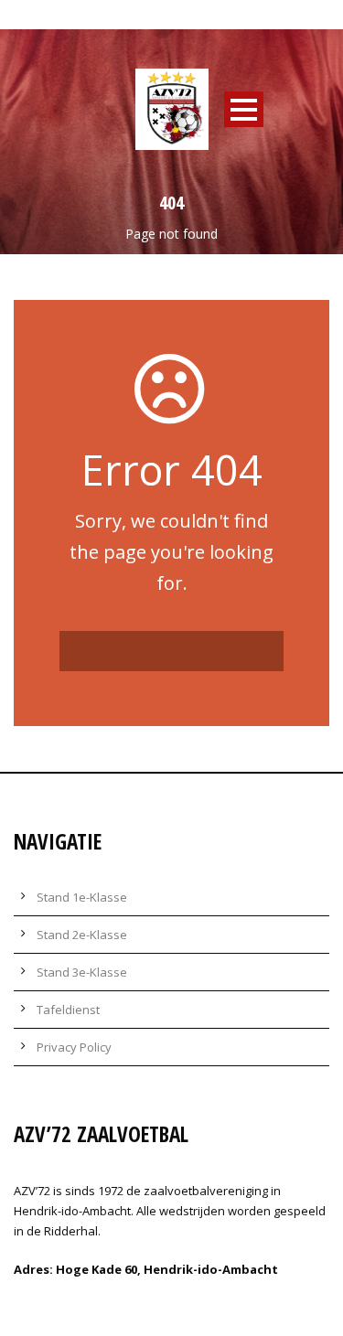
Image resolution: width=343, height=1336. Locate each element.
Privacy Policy (74, 1047)
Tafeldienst (68, 1009)
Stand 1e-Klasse (82, 897)
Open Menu (243, 109)
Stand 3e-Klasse (82, 972)
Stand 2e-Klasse (82, 934)
